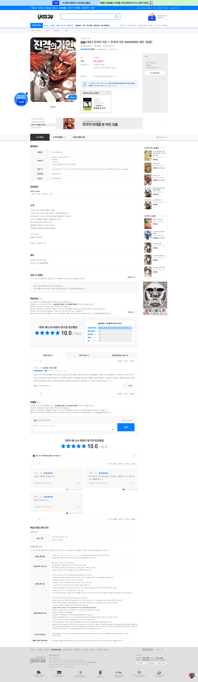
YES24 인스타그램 (152, 649)
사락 (83, 25)
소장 (66, 30)
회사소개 (32, 649)
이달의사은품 (142, 25)
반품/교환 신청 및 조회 (67, 555)
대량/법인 (165, 25)
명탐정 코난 (156, 163)
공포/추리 (57, 30)
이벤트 (58, 25)
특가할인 (150, 25)
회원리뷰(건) (102, 49)
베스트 (46, 25)
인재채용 (39, 649)
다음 (43, 360)
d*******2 (71, 489)
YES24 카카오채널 (143, 649)
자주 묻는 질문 (151, 663)
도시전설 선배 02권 (159, 267)
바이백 (63, 25)
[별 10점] (49, 420)
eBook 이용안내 (158, 63)
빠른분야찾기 (36, 25)
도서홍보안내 (77, 649)
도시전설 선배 (157, 243)
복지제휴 (99, 649)
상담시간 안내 (162, 663)
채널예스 (78, 25)
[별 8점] (46, 420)
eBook (39, 30)
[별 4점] (41, 420)
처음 (34, 360)
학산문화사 (97, 46)
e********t (50, 371)
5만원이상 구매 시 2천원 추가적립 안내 (115, 68)
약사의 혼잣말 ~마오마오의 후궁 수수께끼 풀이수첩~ (159, 153)
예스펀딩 (89, 25)
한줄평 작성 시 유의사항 (134, 420)
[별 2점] (38, 420)
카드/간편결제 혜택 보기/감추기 (115, 76)
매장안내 (70, 25)
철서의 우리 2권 (157, 219)
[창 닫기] (108, 93)
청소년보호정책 (67, 649)
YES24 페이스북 (146, 649)
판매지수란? (117, 49)
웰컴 (32, 30)
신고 (65, 371)
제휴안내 (92, 649)
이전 (37, 360)
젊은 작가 (123, 25)
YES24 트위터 (149, 649)
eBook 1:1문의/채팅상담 (157, 660)
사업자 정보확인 (92, 662)
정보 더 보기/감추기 (96, 49)
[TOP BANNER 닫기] (195, 3)
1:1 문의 (77, 555)
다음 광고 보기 (167, 20)
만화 (47, 30)
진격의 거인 (156, 175)
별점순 (132, 361)
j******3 (127, 489)
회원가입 (143, 8)
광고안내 (85, 649)
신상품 (52, 25)
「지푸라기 (96, 104)
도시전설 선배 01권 (159, 255)
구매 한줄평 (113, 464)
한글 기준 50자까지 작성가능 (44, 426)
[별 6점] (44, 420)
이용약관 (46, 649)
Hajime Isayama (86, 46)
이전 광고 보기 (165, 20)
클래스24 (97, 25)
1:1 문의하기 (141, 663)
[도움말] (89, 65)
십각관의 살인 (157, 200)
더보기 (162, 148)
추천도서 (157, 25)
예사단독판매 (132, 25)
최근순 (120, 361)
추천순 (126, 361)
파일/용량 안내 (61, 174)
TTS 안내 (59, 162)
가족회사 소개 (161, 649)
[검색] (116, 16)
